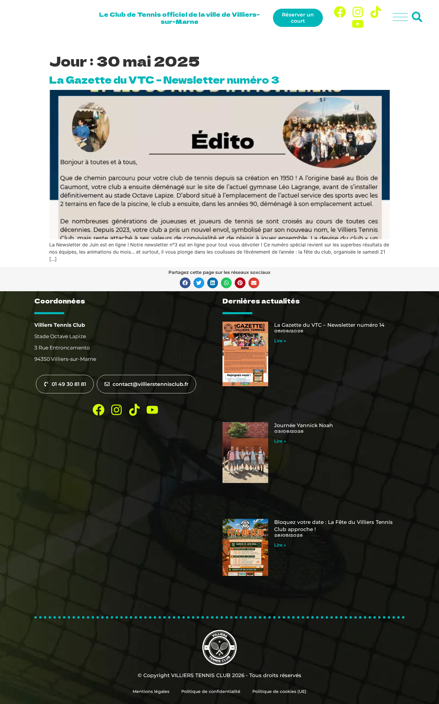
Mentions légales (151, 691)
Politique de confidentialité (210, 691)
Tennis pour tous (282, 42)
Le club (209, 42)
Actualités (373, 42)
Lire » (280, 340)
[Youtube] (358, 24)
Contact (410, 42)
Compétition (331, 42)
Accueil (183, 42)
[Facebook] (340, 12)
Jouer (240, 42)
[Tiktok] (376, 12)
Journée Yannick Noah (303, 425)
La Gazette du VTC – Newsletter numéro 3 (164, 79)
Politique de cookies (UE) (279, 691)
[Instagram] (358, 12)
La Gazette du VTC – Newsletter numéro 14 (329, 325)
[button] (185, 282)
